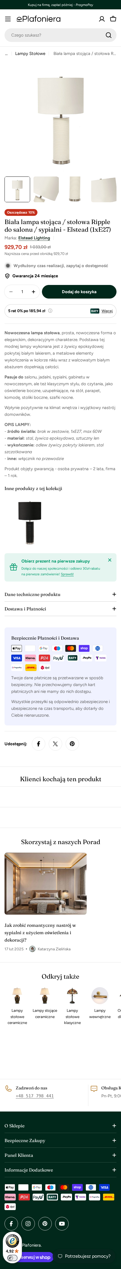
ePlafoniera (30, 1245)
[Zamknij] (109, 560)
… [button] (6, 53)
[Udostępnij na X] (55, 744)
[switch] (12, 1258)
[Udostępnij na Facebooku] (38, 744)
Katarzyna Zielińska (54, 949)
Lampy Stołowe (30, 53)
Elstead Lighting (34, 237)
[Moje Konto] (101, 19)
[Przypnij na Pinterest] (72, 744)
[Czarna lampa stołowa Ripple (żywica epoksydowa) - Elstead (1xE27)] (30, 522)
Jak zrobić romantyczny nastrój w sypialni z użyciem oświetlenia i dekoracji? (40, 932)
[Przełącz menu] (8, 19)
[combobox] (60, 35)
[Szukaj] (108, 35)
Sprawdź (67, 574)
